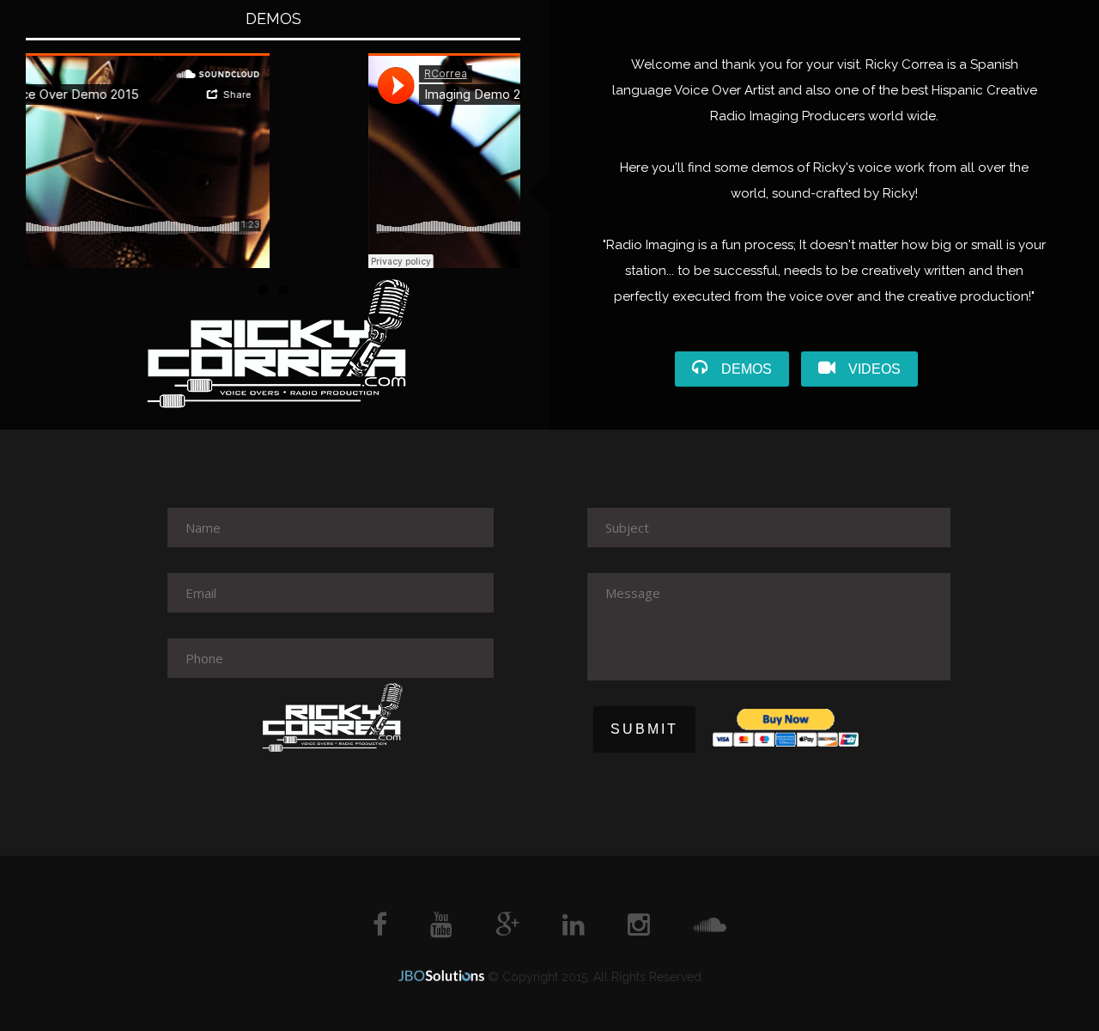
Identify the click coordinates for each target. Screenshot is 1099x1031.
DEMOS (746, 369)
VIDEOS (874, 369)
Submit (644, 729)
